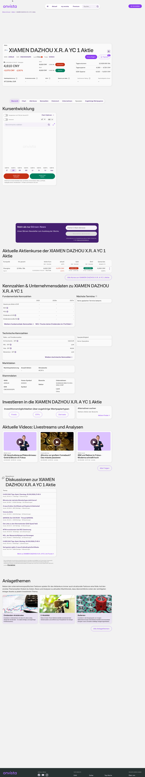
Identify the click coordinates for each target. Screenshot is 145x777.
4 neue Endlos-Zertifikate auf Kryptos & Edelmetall (21, 506)
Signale (105, 57)
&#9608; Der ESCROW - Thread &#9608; (18, 518)
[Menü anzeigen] (48, 6)
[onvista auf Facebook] (39, 775)
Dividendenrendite (30, 78)
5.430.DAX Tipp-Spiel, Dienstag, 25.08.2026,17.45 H (22, 494)
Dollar (91, 775)
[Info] (16, 78)
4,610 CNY (73, 268)
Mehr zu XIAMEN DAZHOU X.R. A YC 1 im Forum (35, 554)
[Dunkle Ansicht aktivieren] (12, 1)
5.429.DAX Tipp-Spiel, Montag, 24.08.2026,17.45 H (21, 541)
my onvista (65, 6)
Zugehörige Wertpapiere (94, 101)
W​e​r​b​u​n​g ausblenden (74, 27)
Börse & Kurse (6, 12)
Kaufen (60, 70)
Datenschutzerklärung (83, 240)
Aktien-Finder (103, 415)
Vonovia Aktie (8, 512)
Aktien (13, 12)
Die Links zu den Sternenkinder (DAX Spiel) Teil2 (20, 524)
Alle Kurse (33, 101)
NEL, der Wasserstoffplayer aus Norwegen (18, 535)
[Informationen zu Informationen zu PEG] (7, 312)
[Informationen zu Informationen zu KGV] (7, 308)
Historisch (55, 101)
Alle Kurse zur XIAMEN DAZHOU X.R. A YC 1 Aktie (88, 277)
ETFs (37, 414)
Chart (24, 101)
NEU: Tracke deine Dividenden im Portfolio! (53, 324)
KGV (46, 78)
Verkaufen (60, 64)
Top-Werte (108, 775)
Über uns (132, 775)
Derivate (62, 414)
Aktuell (54, 6)
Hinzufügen (91, 57)
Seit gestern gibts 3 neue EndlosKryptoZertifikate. (21, 547)
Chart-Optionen (47, 115)
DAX (75, 775)
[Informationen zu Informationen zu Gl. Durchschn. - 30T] (17, 341)
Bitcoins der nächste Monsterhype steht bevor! (20, 500)
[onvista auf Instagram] (47, 775)
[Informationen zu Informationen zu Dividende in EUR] (15, 315)
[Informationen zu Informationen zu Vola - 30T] (11, 348)
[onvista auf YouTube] (43, 775)
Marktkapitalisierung (9, 78)
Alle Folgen (104, 468)
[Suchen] (97, 6)
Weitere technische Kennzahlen (58, 357)
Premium (76, 6)
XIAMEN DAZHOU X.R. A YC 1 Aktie (25, 12)
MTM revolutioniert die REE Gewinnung (17, 530)
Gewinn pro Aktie (62, 78)
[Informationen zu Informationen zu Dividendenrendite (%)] (18, 319)
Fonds (14, 414)
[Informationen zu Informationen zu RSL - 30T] (10, 345)
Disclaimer (11, 565)
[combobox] (27, 124)
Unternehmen (67, 101)
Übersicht (14, 101)
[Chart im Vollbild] (54, 124)
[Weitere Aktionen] (109, 268)
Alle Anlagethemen (101, 628)
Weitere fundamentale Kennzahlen (18, 324)
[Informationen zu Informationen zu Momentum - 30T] (15, 352)
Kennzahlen (44, 101)
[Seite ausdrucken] (108, 51)
